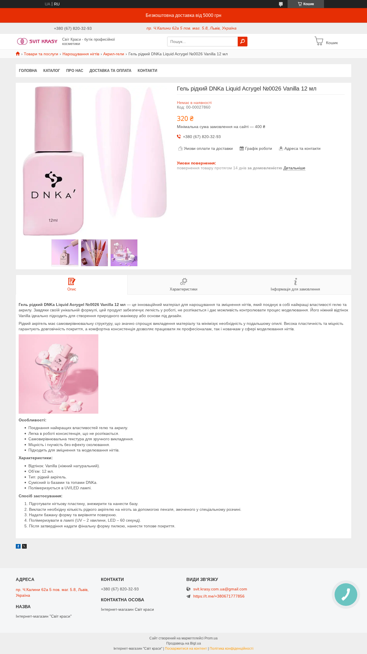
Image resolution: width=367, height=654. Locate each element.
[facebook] (18, 547)
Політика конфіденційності (231, 649)
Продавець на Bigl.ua (183, 643)
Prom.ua (211, 638)
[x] (24, 547)
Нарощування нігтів (81, 54)
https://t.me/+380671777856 (219, 596)
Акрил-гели (113, 54)
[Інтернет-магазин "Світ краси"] (37, 41)
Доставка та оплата (110, 70)
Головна (28, 70)
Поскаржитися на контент (186, 649)
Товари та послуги (41, 54)
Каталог (51, 70)
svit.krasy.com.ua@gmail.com (220, 589)
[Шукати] (242, 41)
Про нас (74, 70)
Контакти (147, 70)
